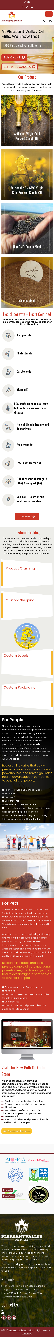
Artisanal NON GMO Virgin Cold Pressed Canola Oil (27, 190)
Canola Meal (27, 300)
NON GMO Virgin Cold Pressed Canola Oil (25, 1285)
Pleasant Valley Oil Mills (21, 1330)
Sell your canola (17, 67)
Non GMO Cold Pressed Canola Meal (23, 1293)
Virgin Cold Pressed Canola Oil (20, 1289)
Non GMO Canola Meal (27, 246)
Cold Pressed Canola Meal (18, 1296)
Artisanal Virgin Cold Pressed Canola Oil (27, 136)
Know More (26, 516)
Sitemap (27, 1333)
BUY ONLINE (12, 57)
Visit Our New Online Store (16, 1131)
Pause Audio (8, 1196)
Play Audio (7, 1190)
